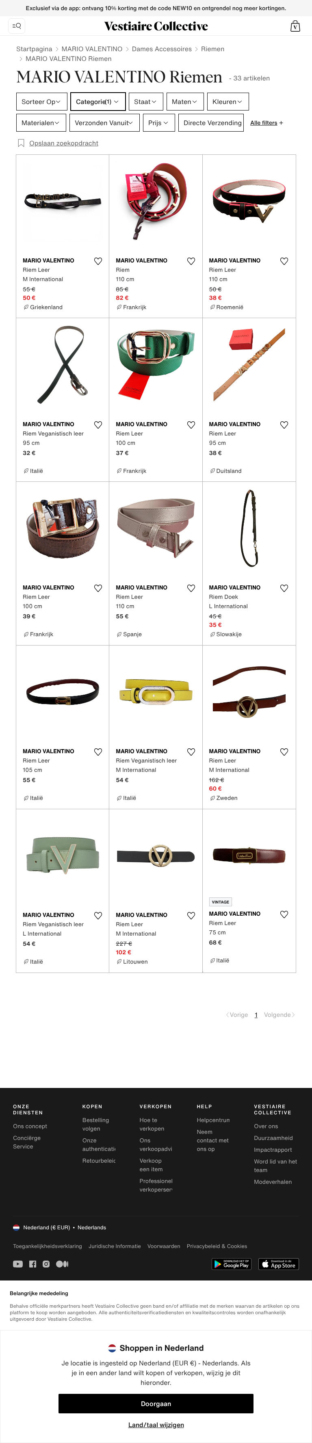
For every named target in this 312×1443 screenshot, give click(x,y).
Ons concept (30, 1126)
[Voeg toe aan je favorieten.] (98, 261)
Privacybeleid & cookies (217, 1246)
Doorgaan (156, 1403)
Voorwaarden (163, 1246)
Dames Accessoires (162, 49)
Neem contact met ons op (213, 1140)
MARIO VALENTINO (92, 49)
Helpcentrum (214, 1120)
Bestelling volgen (95, 1124)
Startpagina (34, 49)
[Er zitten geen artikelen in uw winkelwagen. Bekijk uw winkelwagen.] (295, 26)
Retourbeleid (99, 1161)
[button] (295, 26)
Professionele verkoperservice (161, 1185)
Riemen (212, 49)
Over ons (266, 1126)
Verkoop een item (151, 1165)
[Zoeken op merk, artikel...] (16, 26)
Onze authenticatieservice (109, 1144)
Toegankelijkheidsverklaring (47, 1246)
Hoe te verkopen (152, 1124)
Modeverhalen (273, 1182)
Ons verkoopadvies (159, 1144)
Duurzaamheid (273, 1138)
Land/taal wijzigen (156, 1425)
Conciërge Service (27, 1142)
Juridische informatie (115, 1246)
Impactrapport (273, 1150)
